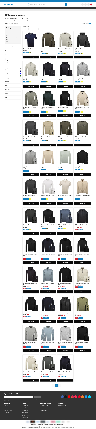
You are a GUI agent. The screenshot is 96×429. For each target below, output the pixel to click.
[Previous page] (53, 385)
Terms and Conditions (8, 410)
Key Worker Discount (26, 415)
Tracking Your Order (43, 407)
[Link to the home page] (8, 4)
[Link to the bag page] (85, 4)
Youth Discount (25, 413)
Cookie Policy (6, 408)
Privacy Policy (34, 399)
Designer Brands (26, 7)
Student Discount (25, 412)
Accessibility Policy (7, 413)
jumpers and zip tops (19, 10)
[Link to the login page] (82, 4)
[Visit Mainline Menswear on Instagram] (72, 396)
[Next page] (59, 385)
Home (5, 10)
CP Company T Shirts (10, 29)
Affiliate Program (25, 410)
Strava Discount (25, 417)
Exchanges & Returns (44, 408)
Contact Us (6, 405)
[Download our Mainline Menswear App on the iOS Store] (86, 396)
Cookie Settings (40, 424)
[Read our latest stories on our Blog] (82, 396)
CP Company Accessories (10, 39)
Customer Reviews (43, 410)
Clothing (34, 7)
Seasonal (54, 7)
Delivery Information (44, 405)
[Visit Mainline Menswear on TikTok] (75, 396)
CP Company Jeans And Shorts (11, 37)
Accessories (47, 7)
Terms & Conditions (47, 424)
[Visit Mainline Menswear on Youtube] (69, 396)
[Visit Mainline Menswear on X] (65, 396)
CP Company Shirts (9, 31)
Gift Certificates (25, 405)
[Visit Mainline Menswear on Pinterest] (79, 396)
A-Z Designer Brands (26, 407)
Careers (23, 408)
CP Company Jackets (9, 35)
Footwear (40, 7)
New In (59, 7)
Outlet (71, 7)
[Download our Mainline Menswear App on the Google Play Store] (89, 396)
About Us (6, 407)
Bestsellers (65, 7)
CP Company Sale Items (10, 41)
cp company (11, 10)
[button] (91, 4)
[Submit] (66, 4)
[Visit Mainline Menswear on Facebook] (62, 396)
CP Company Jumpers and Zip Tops (12, 33)
